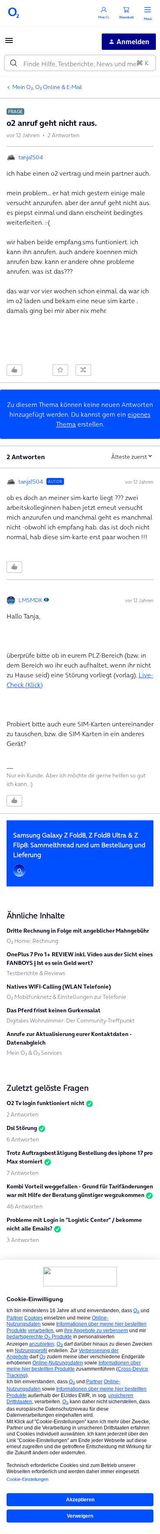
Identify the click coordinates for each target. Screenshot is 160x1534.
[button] (9, 42)
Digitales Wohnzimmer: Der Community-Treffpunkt (71, 1020)
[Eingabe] (13, 63)
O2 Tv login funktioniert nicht (46, 1103)
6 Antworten (23, 1139)
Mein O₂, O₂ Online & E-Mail (47, 87)
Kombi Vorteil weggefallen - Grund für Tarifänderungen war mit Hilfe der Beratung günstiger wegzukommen (80, 1190)
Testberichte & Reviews (36, 973)
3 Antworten (23, 1240)
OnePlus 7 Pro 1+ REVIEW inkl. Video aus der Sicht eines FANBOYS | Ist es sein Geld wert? (80, 958)
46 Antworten (25, 1206)
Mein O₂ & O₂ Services (34, 1053)
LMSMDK (30, 600)
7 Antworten (23, 1173)
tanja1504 (30, 157)
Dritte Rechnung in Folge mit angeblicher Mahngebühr (78, 931)
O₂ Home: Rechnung (32, 941)
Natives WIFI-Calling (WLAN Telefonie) (59, 986)
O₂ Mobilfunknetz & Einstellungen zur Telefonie (66, 997)
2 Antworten (23, 1114)
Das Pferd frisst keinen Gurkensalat (54, 1010)
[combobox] (80, 63)
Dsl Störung (22, 1128)
